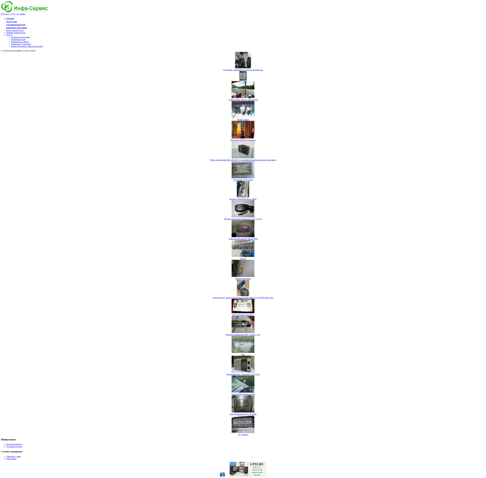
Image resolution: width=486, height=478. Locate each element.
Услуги (9, 35)
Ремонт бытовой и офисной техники (27, 46)
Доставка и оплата (14, 446)
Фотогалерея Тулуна (15, 30)
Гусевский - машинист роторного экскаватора (243, 70)
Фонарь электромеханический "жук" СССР (243, 219)
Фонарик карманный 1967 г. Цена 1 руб (243, 335)
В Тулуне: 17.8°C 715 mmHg (13, 14)
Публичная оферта (14, 444)
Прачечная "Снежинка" (21, 44)
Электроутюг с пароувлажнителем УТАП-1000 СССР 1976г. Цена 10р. (243, 298)
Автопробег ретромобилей (243, 394)
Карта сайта (11, 459)
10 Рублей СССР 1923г (243, 180)
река (243, 354)
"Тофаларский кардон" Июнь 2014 (243, 100)
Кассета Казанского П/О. (243, 315)
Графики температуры (15, 33)
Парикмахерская (18, 39)
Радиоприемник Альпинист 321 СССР (243, 374)
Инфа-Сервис (243, 120)
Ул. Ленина (243, 434)
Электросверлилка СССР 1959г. (243, 414)
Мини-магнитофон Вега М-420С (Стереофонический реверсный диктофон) (243, 160)
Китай (243, 259)
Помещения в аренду (20, 42)
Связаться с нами (13, 456)
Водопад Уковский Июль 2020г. (243, 199)
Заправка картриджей (20, 37)
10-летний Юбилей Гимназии (243, 140)
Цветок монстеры (243, 278)
